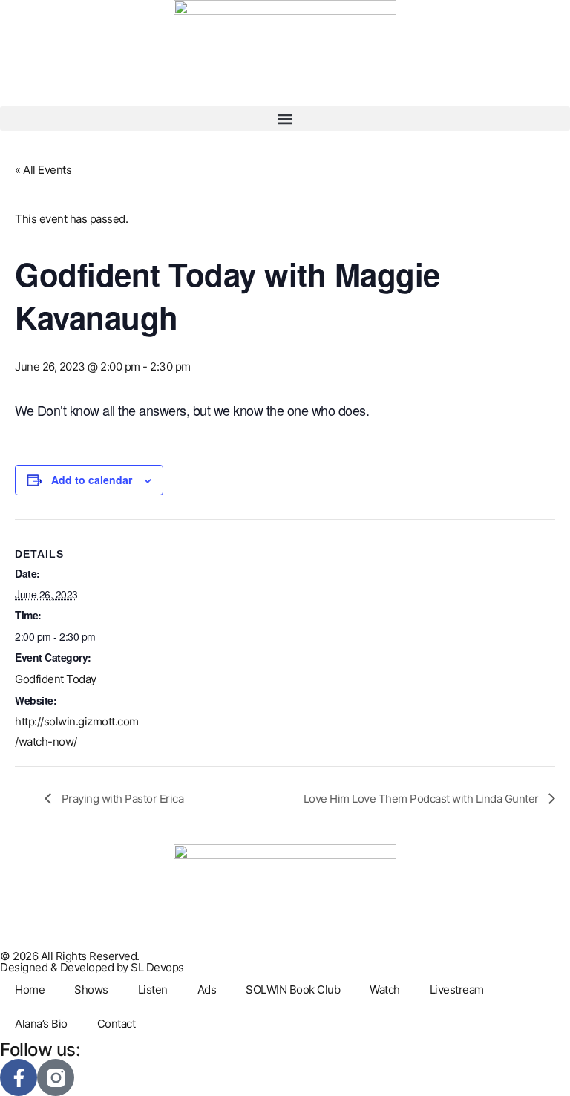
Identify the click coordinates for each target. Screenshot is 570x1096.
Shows (91, 989)
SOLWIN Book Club (293, 989)
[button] (285, 118)
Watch (385, 989)
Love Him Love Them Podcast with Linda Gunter (423, 799)
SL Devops (157, 967)
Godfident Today (55, 679)
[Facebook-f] (18, 1077)
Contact (116, 1024)
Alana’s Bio (41, 1024)
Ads (207, 989)
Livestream (457, 989)
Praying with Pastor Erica (121, 799)
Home (30, 989)
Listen (153, 989)
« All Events (43, 170)
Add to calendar (91, 479)
